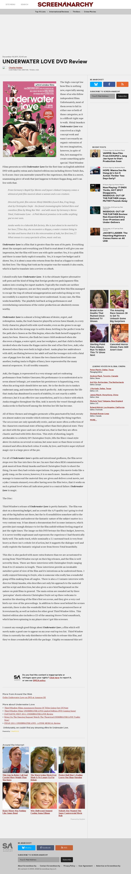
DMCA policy (39, 680)
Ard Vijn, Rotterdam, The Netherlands (107, 382)
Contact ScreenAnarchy (50, 866)
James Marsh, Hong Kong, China (104, 395)
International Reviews (59, 12)
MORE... (93, 420)
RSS (65, 848)
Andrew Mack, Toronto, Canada (104, 376)
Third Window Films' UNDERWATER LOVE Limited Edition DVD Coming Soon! (40, 710)
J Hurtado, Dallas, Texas (100, 388)
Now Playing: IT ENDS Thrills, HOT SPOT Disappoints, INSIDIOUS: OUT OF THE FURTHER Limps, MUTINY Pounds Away (115, 194)
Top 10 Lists (40, 12)
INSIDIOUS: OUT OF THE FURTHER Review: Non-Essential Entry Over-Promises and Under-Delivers (115, 217)
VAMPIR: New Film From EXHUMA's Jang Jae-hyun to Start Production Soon (115, 157)
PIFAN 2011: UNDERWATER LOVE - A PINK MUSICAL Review (32, 723)
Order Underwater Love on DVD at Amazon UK (24, 697)
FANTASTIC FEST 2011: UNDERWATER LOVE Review (28, 714)
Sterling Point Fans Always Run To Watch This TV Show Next (97, 349)
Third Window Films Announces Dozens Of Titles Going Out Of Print (36, 707)
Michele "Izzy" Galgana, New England (106, 401)
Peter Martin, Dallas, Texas (102, 370)
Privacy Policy (69, 866)
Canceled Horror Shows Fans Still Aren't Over (119, 347)
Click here (54, 677)
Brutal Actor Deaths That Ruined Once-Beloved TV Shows (97, 315)
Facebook (46, 848)
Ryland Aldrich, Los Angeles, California (107, 407)
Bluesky (28, 848)
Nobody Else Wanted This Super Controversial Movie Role (70, 813)
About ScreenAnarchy (27, 866)
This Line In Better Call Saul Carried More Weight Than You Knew (15, 777)
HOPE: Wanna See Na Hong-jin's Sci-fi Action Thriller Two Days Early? (114, 174)
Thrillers (76, 12)
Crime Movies (90, 12)
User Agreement (86, 866)
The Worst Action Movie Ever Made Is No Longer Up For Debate (44, 777)
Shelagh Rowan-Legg (99, 414)
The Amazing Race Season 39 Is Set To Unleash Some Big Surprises (119, 315)
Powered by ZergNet (78, 819)
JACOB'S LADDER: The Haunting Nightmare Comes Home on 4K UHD (115, 236)
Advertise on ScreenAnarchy (108, 866)
